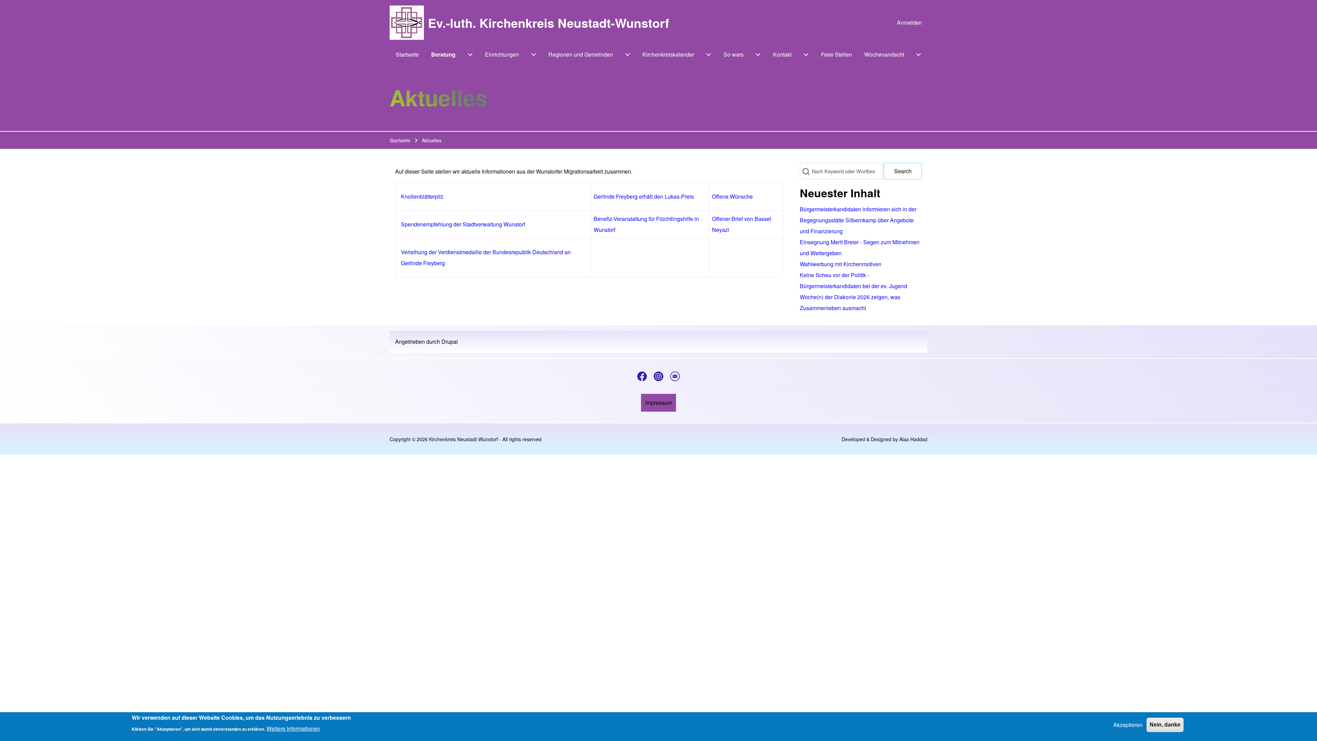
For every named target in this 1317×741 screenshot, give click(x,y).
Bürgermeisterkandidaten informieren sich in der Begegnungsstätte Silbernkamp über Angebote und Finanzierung (858, 220)
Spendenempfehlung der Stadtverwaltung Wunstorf (463, 224)
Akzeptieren (1127, 725)
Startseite (400, 140)
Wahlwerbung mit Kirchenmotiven (840, 264)
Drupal (449, 341)
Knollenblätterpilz (422, 196)
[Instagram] (658, 376)
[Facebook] (642, 376)
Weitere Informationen (293, 728)
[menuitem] (909, 22)
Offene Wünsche (732, 196)
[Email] (675, 376)
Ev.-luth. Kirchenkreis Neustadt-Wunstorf (548, 22)
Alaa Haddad (913, 439)
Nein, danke (1165, 725)
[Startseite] (407, 22)
